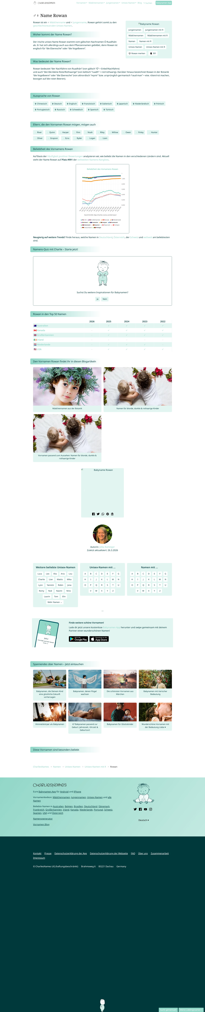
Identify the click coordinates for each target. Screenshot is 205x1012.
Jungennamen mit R (154, 30)
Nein (105, 299)
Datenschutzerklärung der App (70, 853)
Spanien (37, 812)
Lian (51, 579)
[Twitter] (135, 809)
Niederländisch (142, 103)
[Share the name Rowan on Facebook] (93, 514)
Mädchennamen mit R (157, 35)
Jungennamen (112, 2)
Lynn (40, 585)
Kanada (74, 809)
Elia (55, 573)
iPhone (77, 791)
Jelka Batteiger (107, 546)
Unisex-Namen (128, 2)
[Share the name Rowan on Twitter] (98, 514)
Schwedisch (77, 109)
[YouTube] (145, 809)
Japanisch (123, 103)
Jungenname (79, 22)
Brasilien (78, 806)
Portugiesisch (43, 109)
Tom (56, 596)
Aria (63, 573)
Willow (115, 132)
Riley (102, 132)
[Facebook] (140, 809)
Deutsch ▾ (143, 820)
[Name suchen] (144, 3)
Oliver (40, 138)
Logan (92, 138)
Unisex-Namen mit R (155, 47)
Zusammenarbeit (160, 853)
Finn (78, 132)
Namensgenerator (43, 818)
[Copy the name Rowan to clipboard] (112, 514)
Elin (64, 596)
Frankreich (38, 809)
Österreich (119, 237)
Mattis (60, 579)
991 (154, 53)
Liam (105, 138)
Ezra (67, 138)
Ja (97, 299)
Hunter (154, 132)
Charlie (41, 579)
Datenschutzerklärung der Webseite (109, 853)
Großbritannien (53, 809)
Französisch (89, 103)
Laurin (47, 596)
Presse (47, 853)
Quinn (52, 132)
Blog (140, 2)
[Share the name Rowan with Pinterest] (107, 514)
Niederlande (86, 809)
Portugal (98, 809)
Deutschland (105, 237)
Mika (69, 579)
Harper (65, 132)
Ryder (79, 138)
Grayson (54, 138)
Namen (132, 41)
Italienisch (107, 103)
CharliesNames (41, 766)
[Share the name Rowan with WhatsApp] (102, 514)
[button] (84, 490)
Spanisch (94, 109)
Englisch (73, 103)
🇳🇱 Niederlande (42, 344)
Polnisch (160, 103)
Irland (66, 809)
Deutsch (58, 103)
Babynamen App (163, 2)
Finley (141, 132)
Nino (68, 591)
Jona (69, 585)
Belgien (69, 806)
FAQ (133, 853)
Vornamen (81, 2)
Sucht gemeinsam (168, 1009)
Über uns (143, 853)
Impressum (39, 857)
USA (45, 812)
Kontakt (37, 853)
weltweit (148, 237)
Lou (70, 573)
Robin (60, 585)
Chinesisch (42, 103)
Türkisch (109, 109)
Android (64, 791)
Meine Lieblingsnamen (190, 1009)
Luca (40, 573)
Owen (128, 132)
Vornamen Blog (41, 824)
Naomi (59, 591)
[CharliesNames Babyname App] (44, 3)
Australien (58, 806)
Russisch (60, 109)
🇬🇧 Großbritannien (44, 334)
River (39, 132)
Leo (47, 573)
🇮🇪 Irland (39, 339)
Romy (41, 591)
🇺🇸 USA (37, 349)
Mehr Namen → (55, 602)
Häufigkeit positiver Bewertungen (65, 156)
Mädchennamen (96, 2)
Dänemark (104, 806)
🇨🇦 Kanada (39, 330)
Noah (90, 132)
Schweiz (134, 237)
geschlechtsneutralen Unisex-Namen (52, 25)
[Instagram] (150, 809)
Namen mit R (145, 41)
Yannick (50, 585)
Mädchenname (58, 22)
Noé (50, 591)
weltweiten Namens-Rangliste (93, 159)
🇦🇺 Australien (41, 325)
